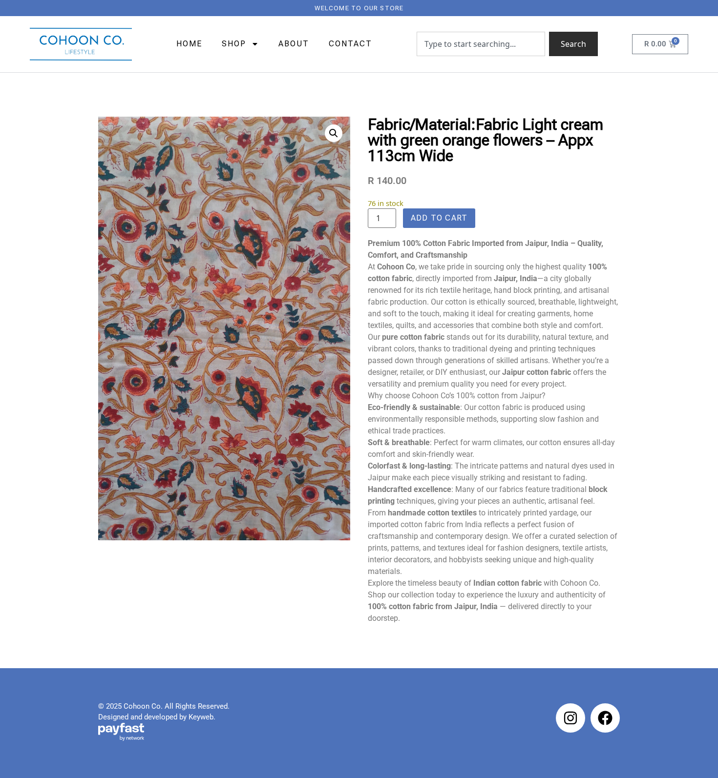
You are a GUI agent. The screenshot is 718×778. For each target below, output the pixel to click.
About (293, 43)
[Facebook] (605, 718)
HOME (189, 43)
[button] (333, 133)
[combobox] (481, 44)
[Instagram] (570, 718)
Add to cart (439, 218)
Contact (350, 43)
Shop (234, 43)
